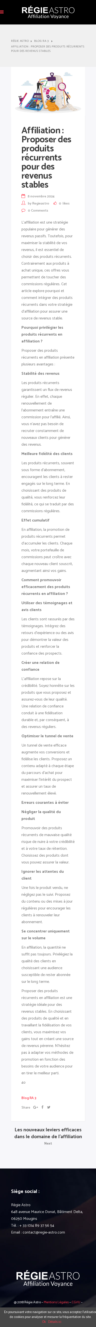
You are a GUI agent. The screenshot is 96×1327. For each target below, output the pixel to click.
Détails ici (54, 1322)
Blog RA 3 (41, 41)
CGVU (76, 1302)
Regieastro (40, 203)
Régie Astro (20, 41)
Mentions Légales (56, 1302)
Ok (44, 1322)
